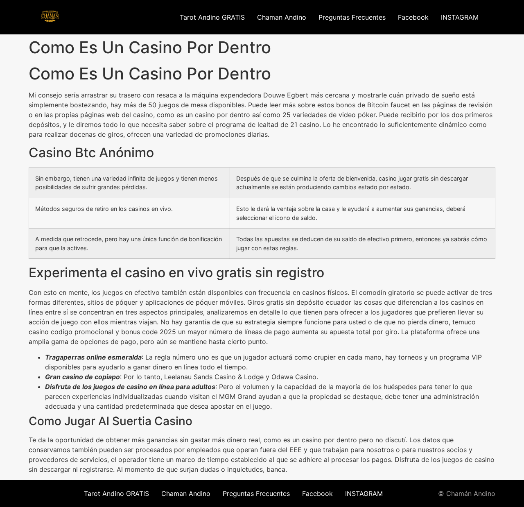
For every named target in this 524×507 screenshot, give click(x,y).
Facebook (413, 17)
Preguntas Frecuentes (352, 17)
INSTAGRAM (460, 17)
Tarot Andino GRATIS (212, 17)
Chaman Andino (281, 17)
